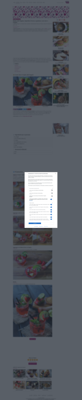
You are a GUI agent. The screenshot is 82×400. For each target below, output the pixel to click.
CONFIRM (34, 223)
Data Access (41, 226)
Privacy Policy (46, 226)
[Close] (56, 174)
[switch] (51, 190)
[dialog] (41, 200)
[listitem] (41, 188)
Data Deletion (36, 226)
